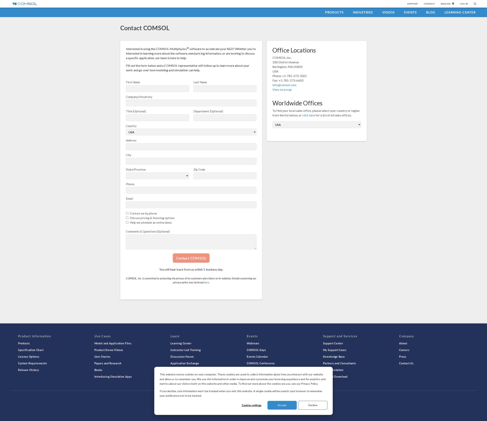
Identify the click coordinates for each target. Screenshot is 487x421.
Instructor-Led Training (185, 350)
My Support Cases (334, 350)
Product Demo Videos (108, 350)
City (128, 155)
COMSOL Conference (261, 363)
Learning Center (460, 12)
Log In (464, 3)
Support (412, 3)
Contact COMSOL (191, 258)
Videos (388, 12)
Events (410, 12)
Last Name (200, 82)
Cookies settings (251, 405)
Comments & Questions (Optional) (148, 231)
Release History (28, 370)
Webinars (253, 343)
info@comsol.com (284, 85)
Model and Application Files (112, 343)
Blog (430, 12)
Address (131, 140)
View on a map (282, 89)
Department (201, 111)
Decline (312, 405)
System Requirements (32, 363)
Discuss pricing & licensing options (152, 218)
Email (129, 198)
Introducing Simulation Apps (113, 376)
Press (402, 356)
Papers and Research (108, 363)
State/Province (136, 169)
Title (129, 111)
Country (131, 126)
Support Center (333, 343)
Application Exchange (184, 363)
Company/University (139, 96)
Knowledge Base (334, 356)
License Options (28, 356)
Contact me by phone (143, 213)
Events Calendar (257, 356)
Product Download (335, 376)
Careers (404, 350)
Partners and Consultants (339, 363)
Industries (363, 12)
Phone (130, 184)
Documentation (333, 370)
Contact (429, 3)
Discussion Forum (182, 356)
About (403, 343)
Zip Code (199, 169)
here (206, 282)
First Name (133, 82)
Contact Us (406, 363)
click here (308, 115)
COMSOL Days (256, 350)
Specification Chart (30, 350)
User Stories (102, 356)
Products (334, 12)
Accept (282, 405)
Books (98, 370)
